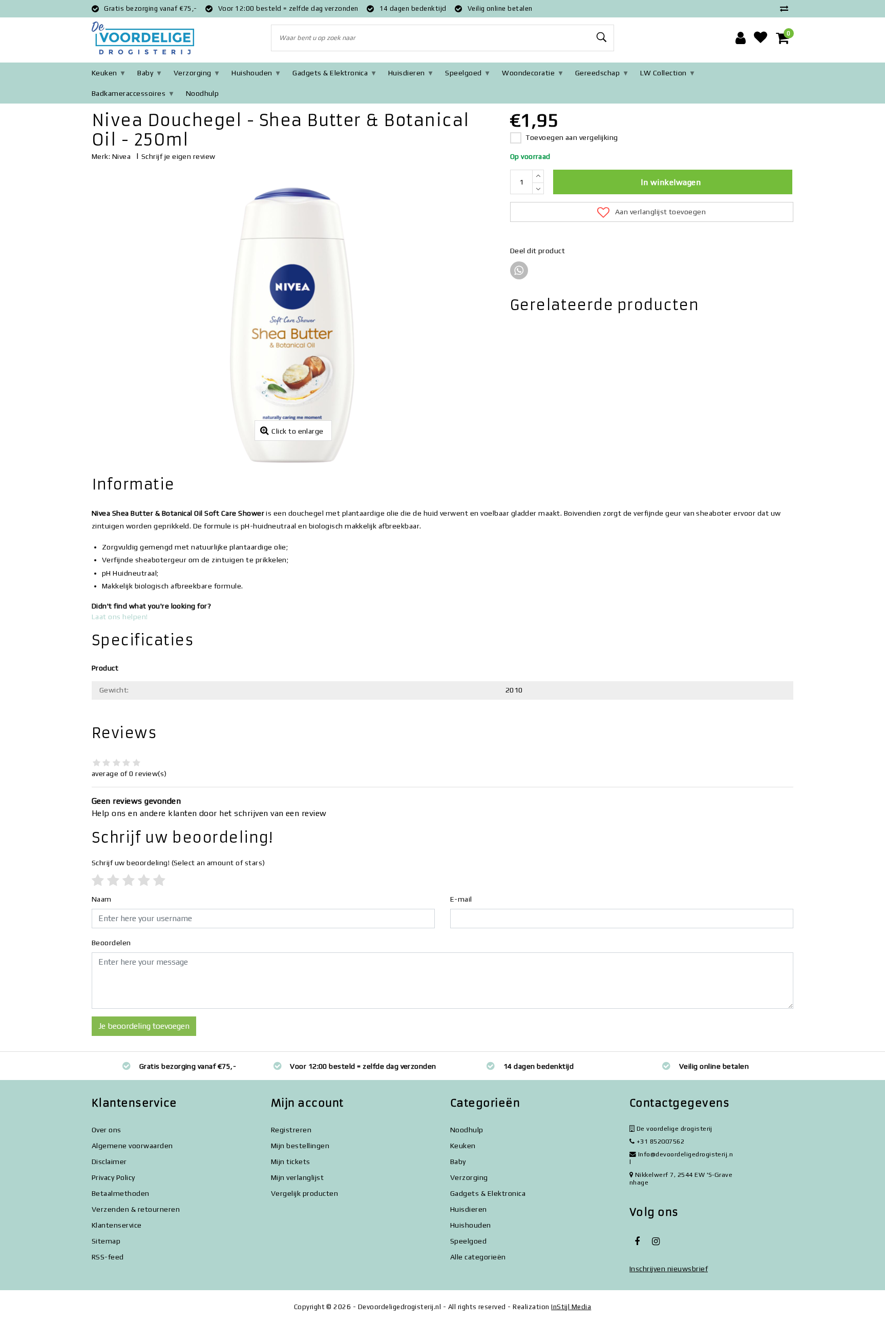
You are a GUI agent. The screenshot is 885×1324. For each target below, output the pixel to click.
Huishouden (251, 73)
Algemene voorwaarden (132, 1146)
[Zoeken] (602, 37)
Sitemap (106, 1241)
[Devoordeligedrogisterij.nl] (143, 38)
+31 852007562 (659, 1141)
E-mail (461, 899)
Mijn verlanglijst (297, 1177)
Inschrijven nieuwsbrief (668, 1269)
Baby (145, 73)
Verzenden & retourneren (136, 1209)
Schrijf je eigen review (178, 156)
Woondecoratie (528, 73)
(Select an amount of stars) (178, 863)
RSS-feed (108, 1257)
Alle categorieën (478, 1257)
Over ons (106, 1130)
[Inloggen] (740, 38)
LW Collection (663, 73)
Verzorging (193, 73)
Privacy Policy (113, 1177)
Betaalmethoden (121, 1193)
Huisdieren (406, 73)
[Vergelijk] (786, 8)
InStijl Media (571, 1307)
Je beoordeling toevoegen (143, 1026)
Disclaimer (109, 1161)
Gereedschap (597, 73)
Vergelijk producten (304, 1193)
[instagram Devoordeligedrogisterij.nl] (655, 1241)
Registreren (291, 1130)
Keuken (104, 73)
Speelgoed (463, 73)
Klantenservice (117, 1225)
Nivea (121, 156)
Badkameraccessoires (128, 93)
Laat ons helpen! (120, 617)
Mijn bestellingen (300, 1146)
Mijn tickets (290, 1161)
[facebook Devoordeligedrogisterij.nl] (637, 1241)
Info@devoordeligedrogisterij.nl (681, 1158)
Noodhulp (202, 93)
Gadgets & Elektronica (330, 73)
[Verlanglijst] (760, 38)
